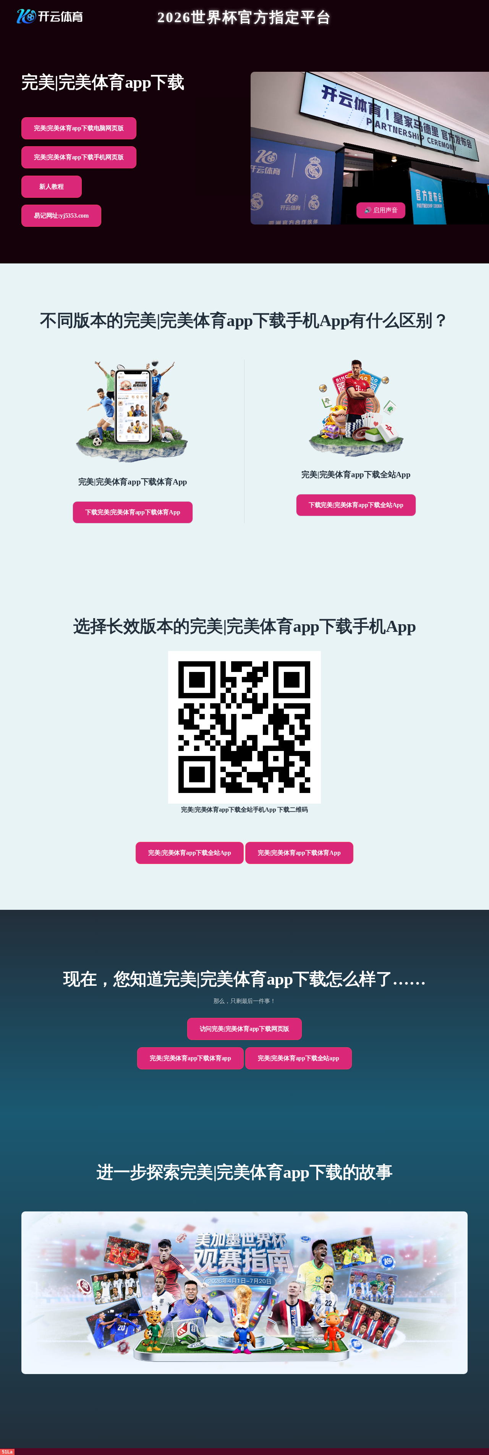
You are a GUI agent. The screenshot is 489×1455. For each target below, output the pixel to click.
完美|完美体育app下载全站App (189, 852)
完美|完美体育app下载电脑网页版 (79, 128)
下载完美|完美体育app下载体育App (132, 512)
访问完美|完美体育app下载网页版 (245, 1028)
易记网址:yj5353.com (61, 215)
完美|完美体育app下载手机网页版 (79, 157)
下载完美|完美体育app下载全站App (356, 505)
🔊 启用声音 (381, 210)
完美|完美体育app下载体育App (299, 852)
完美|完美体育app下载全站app (298, 1058)
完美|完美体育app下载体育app (190, 1058)
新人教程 (51, 186)
